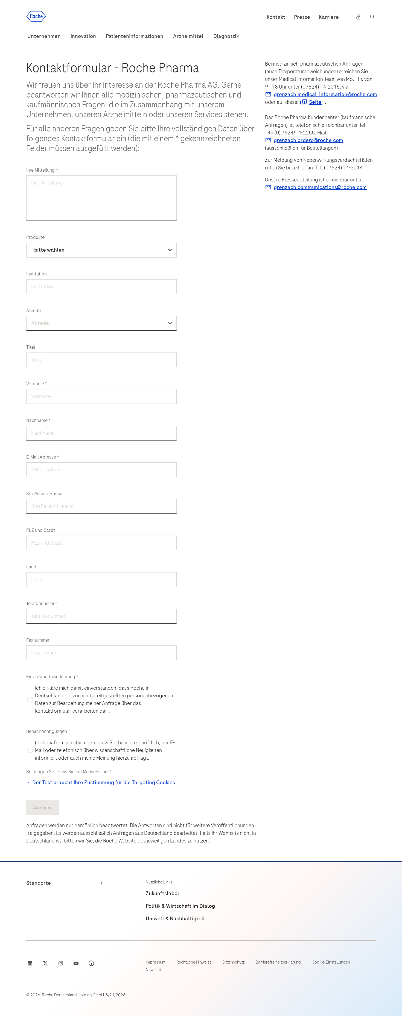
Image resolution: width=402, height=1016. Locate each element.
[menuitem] (44, 36)
